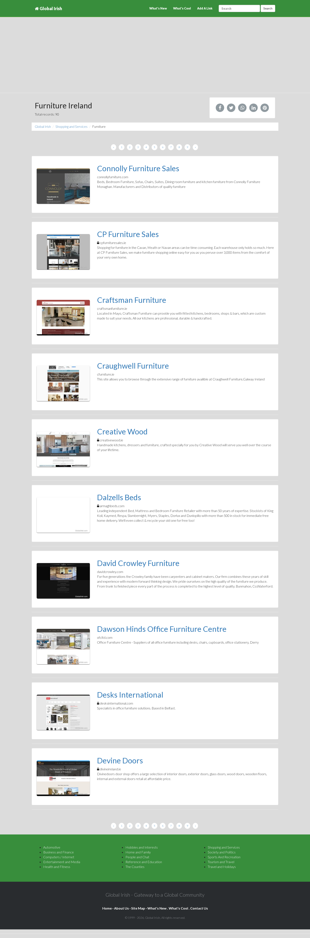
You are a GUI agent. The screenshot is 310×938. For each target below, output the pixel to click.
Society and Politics (222, 852)
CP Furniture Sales (128, 234)
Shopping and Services (71, 126)
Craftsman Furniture (131, 300)
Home (107, 908)
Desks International (130, 694)
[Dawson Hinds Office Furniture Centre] (63, 646)
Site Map (138, 908)
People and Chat (137, 857)
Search (267, 8)
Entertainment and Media (61, 862)
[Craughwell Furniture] (63, 383)
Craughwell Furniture (133, 365)
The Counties (134, 867)
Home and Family (138, 852)
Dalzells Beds (119, 497)
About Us (121, 908)
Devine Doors (120, 760)
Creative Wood (122, 431)
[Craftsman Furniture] (63, 317)
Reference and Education (143, 862)
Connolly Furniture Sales (138, 168)
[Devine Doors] (63, 778)
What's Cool (182, 8)
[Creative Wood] (63, 449)
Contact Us (199, 908)
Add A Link (204, 8)
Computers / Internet (58, 857)
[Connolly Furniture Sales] (63, 186)
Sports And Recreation (224, 857)
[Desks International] (63, 712)
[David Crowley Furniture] (63, 580)
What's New (158, 8)
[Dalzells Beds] (63, 515)
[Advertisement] (155, 59)
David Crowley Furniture (138, 563)
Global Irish (50, 8)
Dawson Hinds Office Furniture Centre (161, 628)
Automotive (51, 847)
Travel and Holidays (222, 867)
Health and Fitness (56, 867)
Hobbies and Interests (141, 847)
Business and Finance (58, 852)
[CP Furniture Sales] (63, 251)
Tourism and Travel (221, 862)
